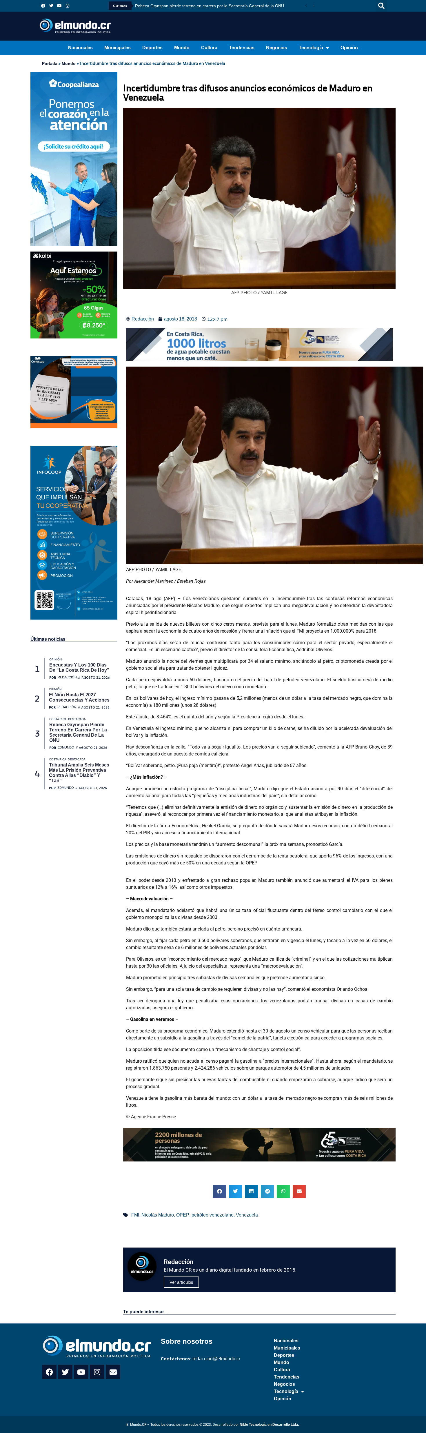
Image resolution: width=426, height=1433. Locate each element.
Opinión (349, 47)
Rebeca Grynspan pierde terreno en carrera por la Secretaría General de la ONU (209, 5)
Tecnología (311, 47)
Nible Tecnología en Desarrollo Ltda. (269, 1425)
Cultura (209, 47)
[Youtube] (59, 6)
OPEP (182, 1214)
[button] (381, 6)
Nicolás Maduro (157, 1214)
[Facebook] (43, 6)
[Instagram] (67, 6)
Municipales (117, 47)
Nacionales (80, 47)
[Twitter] (51, 6)
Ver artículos (181, 1282)
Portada (49, 63)
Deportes (152, 47)
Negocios (276, 47)
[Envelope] (113, 1372)
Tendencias (241, 47)
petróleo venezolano (213, 1214)
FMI (135, 1214)
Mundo (182, 47)
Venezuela (247, 1214)
